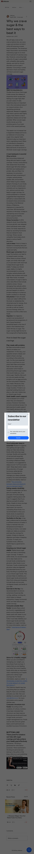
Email (9, 424)
